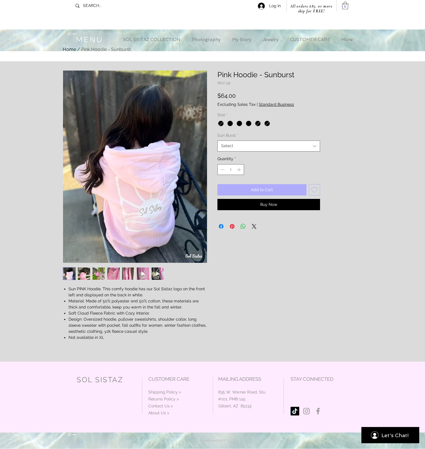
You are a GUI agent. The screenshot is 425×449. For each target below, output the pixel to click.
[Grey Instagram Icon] (306, 411)
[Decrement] (222, 170)
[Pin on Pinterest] (232, 226)
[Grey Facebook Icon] (318, 411)
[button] (345, 5)
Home (69, 49)
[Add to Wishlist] (314, 189)
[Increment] (239, 170)
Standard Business (276, 104)
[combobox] (268, 146)
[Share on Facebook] (221, 226)
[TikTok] (295, 411)
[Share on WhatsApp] (243, 226)
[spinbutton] (231, 170)
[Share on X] (254, 226)
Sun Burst (227, 135)
